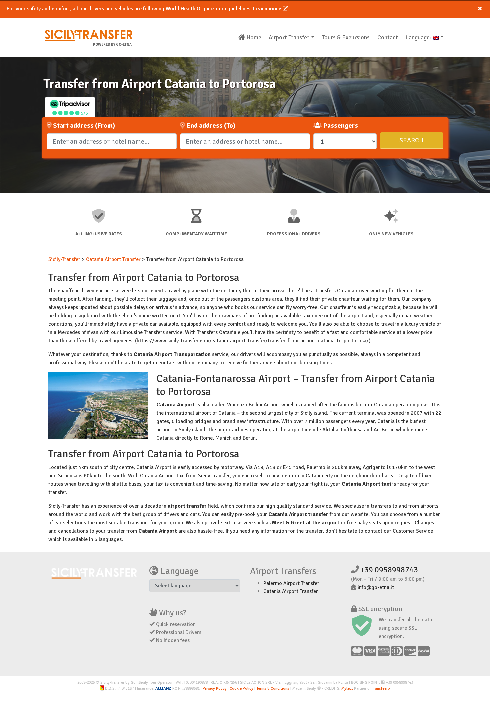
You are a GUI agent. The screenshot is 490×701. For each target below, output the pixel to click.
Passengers (340, 125)
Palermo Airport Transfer (291, 583)
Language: (419, 37)
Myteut (347, 688)
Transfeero (381, 688)
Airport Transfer (289, 37)
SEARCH (411, 140)
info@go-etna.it (376, 587)
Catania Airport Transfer (290, 591)
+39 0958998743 (389, 570)
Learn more (268, 8)
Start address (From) (83, 125)
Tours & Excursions (346, 37)
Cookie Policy (241, 688)
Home (253, 37)
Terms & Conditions (272, 688)
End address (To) (210, 125)
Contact (387, 37)
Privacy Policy (215, 688)
